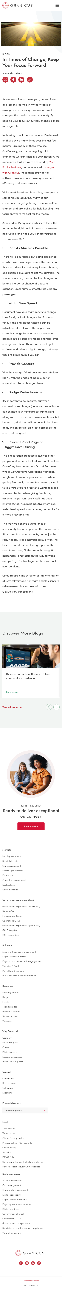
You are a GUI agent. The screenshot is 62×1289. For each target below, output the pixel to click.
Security (6, 1152)
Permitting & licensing (13, 970)
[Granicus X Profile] (39, 1263)
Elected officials (10, 889)
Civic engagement (11, 1185)
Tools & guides (9, 1006)
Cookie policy (9, 1147)
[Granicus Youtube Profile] (27, 1263)
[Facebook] (13, 80)
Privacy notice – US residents (17, 1142)
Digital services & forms (14, 956)
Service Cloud (9, 911)
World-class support (12, 1061)
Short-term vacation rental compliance (22, 1227)
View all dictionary (11, 1232)
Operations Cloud (11, 920)
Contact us (8, 1078)
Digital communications (14, 1199)
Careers (6, 1047)
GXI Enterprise (9, 930)
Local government (11, 856)
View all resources (12, 707)
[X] (5, 80)
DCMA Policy (8, 1157)
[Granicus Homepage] (29, 1253)
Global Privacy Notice (13, 1137)
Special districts (10, 860)
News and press (10, 1042)
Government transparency (16, 1223)
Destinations (8, 884)
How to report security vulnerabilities (21, 1166)
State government (11, 865)
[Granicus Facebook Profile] (21, 1263)
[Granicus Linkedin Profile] (33, 1263)
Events (5, 1001)
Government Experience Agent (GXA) (21, 925)
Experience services (12, 1056)
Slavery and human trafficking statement (23, 1161)
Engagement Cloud (12, 915)
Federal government (12, 870)
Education (7, 875)
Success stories (9, 1016)
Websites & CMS (10, 965)
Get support (8, 1087)
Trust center (8, 1128)
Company (7, 1037)
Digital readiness (10, 1208)
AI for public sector (12, 1180)
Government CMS (11, 1218)
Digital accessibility (11, 1194)
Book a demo (31, 826)
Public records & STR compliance (19, 975)
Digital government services (16, 1204)
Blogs (5, 997)
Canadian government (14, 880)
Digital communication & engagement (21, 961)
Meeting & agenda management (19, 951)
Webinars (7, 1020)
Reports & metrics (11, 1011)
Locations (7, 1092)
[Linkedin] (21, 80)
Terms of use (8, 1133)
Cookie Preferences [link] (31, 1280)
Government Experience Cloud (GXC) (21, 906)
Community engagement (15, 1189)
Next (56, 707)
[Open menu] (57, 5)
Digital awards (9, 1051)
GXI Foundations (10, 934)
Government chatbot (13, 1213)
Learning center (10, 992)
